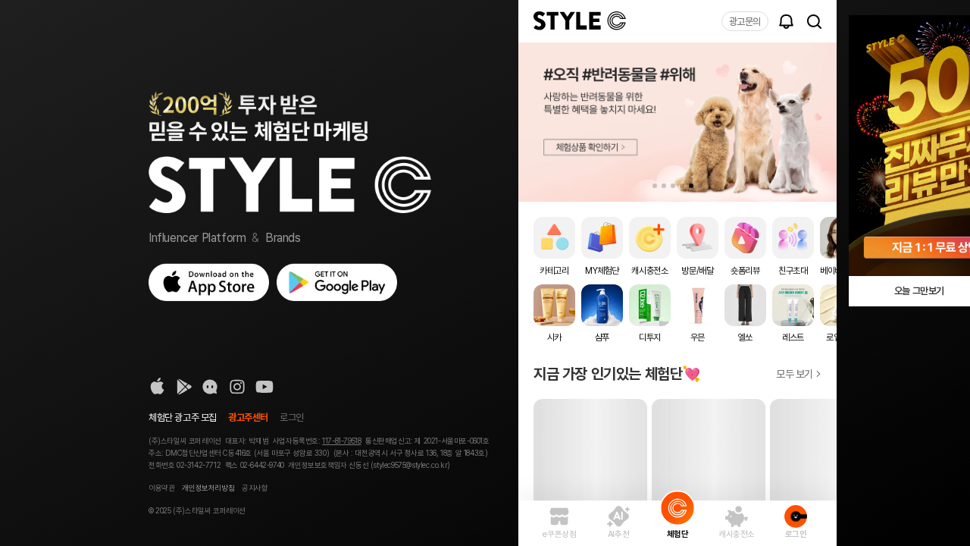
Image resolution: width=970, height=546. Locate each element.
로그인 (292, 417)
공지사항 (255, 487)
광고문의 (745, 21)
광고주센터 (248, 417)
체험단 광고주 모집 (183, 417)
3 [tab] (672, 185)
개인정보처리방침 (208, 487)
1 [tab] (654, 185)
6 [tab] (700, 185)
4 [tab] (682, 185)
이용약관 (161, 487)
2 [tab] (663, 185)
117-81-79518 (341, 440)
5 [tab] (691, 185)
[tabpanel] (677, 122)
